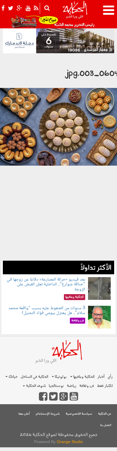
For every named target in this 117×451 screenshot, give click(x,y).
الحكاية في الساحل (34, 377)
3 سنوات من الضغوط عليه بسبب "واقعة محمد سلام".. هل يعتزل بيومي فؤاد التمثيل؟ (47, 310)
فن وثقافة (86, 386)
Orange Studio (70, 441)
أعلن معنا (24, 414)
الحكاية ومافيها (83, 377)
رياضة (71, 386)
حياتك (13, 377)
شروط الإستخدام (47, 414)
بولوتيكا (60, 377)
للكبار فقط (105, 386)
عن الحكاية (104, 414)
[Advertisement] (58, 224)
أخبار (101, 377)
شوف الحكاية (35, 386)
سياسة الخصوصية (79, 414)
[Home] (74, 14)
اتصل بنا (105, 425)
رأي (110, 377)
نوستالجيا (56, 386)
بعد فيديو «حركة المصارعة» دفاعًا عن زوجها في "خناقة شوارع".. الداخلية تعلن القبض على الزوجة (46, 284)
